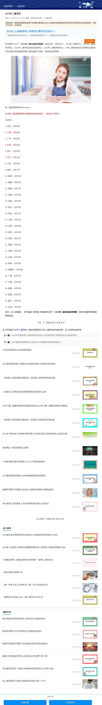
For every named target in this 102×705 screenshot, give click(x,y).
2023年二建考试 (20, 330)
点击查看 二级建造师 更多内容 (50, 519)
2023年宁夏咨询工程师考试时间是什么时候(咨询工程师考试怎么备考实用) (44, 335)
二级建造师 (20, 6)
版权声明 (50, 696)
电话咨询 (71, 702)
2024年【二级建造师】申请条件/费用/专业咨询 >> (30, 31)
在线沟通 (25, 702)
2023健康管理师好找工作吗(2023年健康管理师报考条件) (36, 342)
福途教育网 (8, 6)
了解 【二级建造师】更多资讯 (51, 323)
